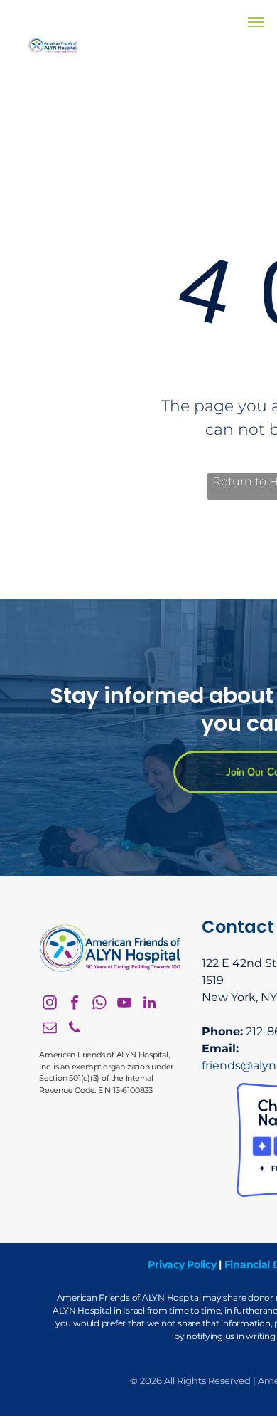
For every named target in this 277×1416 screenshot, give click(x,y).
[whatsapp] (99, 1004)
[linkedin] (149, 1004)
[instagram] (49, 1004)
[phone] (74, 1029)
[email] (49, 1029)
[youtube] (124, 1004)
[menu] (255, 22)
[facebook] (74, 1004)
